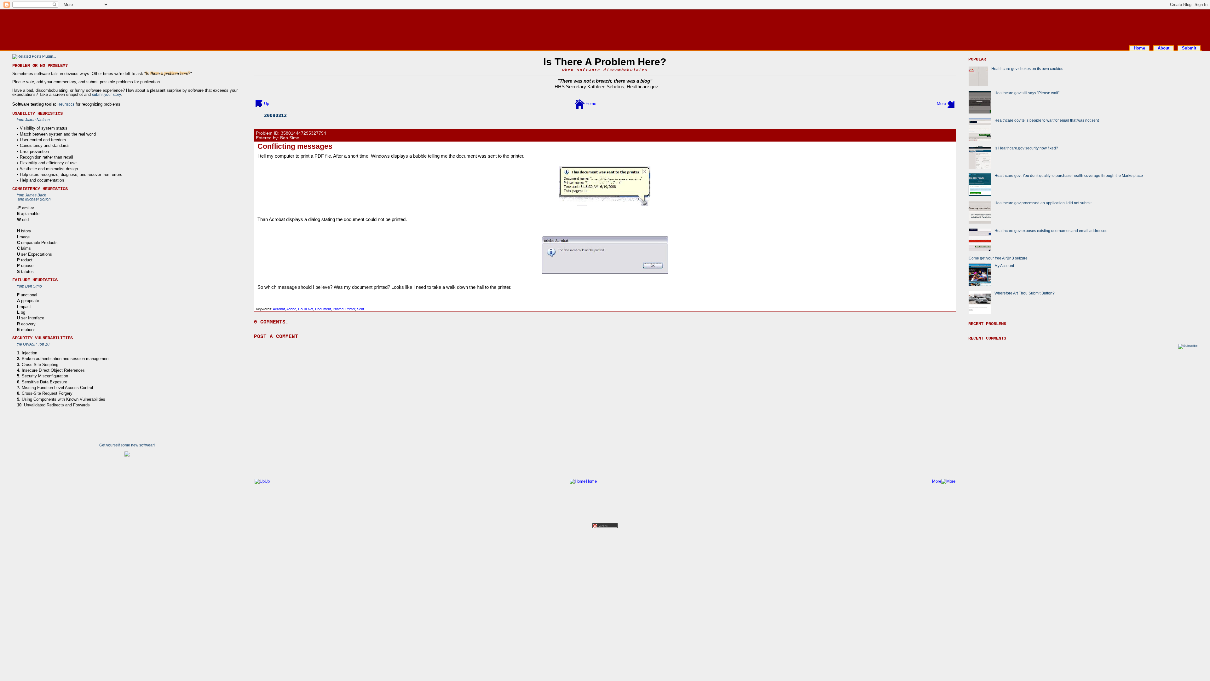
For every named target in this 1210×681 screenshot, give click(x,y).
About (1163, 48)
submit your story (106, 94)
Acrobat (279, 309)
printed (338, 309)
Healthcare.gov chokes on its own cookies (1027, 69)
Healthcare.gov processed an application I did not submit (1043, 203)
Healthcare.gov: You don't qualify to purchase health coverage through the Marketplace (1068, 175)
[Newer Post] (259, 103)
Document (323, 309)
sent (360, 309)
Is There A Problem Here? (604, 61)
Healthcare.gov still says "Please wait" (1026, 93)
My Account (1004, 266)
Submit (1189, 48)
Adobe (291, 309)
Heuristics (65, 104)
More (941, 103)
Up (266, 103)
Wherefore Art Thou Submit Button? (1024, 293)
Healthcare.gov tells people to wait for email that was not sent (1046, 120)
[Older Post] (951, 103)
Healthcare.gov (642, 86)
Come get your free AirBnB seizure (998, 258)
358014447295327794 (303, 133)
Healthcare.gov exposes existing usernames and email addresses (1050, 231)
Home (1139, 48)
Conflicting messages (294, 146)
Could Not (305, 309)
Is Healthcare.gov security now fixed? (1026, 148)
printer (350, 309)
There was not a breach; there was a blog (605, 81)
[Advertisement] (605, 26)
